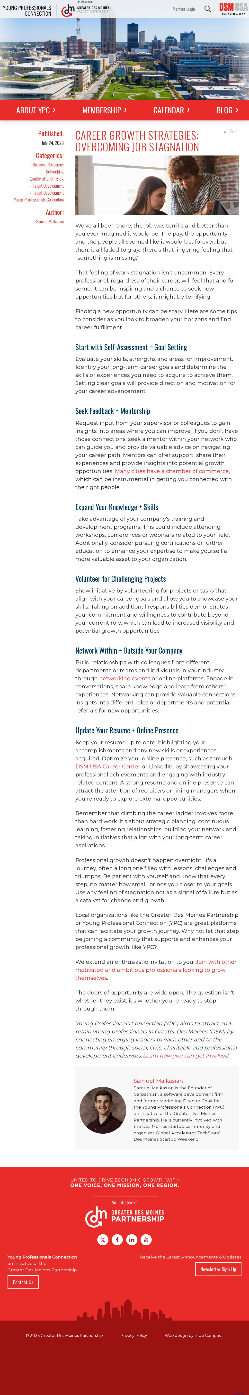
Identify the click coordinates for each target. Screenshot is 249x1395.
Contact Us (23, 1282)
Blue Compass (208, 1335)
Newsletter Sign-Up (218, 1269)
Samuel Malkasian (50, 221)
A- (225, 132)
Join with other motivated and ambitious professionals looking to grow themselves (156, 970)
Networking (55, 171)
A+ (233, 131)
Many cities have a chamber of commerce (172, 471)
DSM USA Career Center (107, 766)
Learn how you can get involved (185, 1055)
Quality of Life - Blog (47, 178)
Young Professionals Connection (39, 199)
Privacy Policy (133, 1335)
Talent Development (48, 185)
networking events (124, 678)
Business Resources (48, 164)
